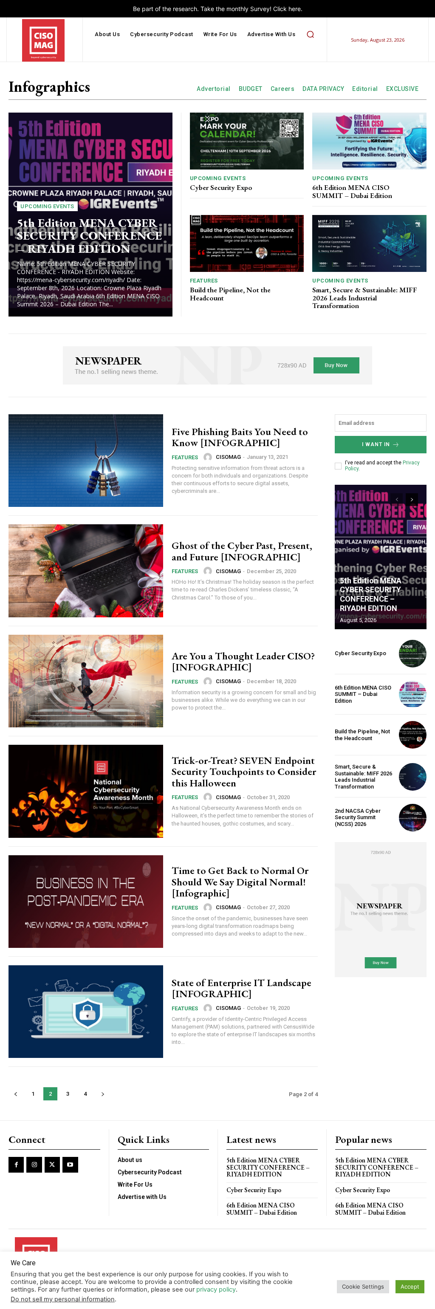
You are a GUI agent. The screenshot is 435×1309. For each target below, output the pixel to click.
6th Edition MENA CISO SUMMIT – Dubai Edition (352, 191)
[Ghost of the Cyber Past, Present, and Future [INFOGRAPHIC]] (85, 570)
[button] (310, 34)
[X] (52, 1164)
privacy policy (216, 1289)
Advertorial (214, 88)
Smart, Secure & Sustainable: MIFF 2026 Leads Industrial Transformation (364, 297)
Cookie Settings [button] (363, 1286)
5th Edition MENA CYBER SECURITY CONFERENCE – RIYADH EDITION (89, 236)
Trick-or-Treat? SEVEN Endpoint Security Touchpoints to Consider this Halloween (244, 771)
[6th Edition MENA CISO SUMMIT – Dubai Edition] (369, 141)
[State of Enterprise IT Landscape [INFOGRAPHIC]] (85, 1011)
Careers (283, 88)
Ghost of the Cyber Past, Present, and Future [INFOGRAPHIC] (242, 551)
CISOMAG (228, 457)
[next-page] (103, 1093)
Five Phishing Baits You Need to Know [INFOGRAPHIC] (240, 437)
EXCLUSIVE (402, 88)
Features (204, 280)
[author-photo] (209, 457)
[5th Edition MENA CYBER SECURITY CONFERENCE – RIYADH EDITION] (381, 557)
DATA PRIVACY (323, 88)
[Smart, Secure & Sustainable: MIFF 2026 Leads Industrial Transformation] (369, 243)
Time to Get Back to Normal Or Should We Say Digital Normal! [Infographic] (240, 881)
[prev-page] (15, 1093)
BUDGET (251, 88)
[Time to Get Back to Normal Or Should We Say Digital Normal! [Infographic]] (85, 901)
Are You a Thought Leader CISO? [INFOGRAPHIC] (243, 661)
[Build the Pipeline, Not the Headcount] (247, 243)
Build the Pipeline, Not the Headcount (230, 294)
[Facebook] (16, 1164)
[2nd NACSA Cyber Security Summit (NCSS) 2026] (413, 817)
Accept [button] (410, 1286)
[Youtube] (70, 1164)
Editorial (365, 88)
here (294, 8)
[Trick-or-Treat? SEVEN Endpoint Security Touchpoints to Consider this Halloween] (85, 791)
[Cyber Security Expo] (247, 141)
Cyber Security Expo (221, 187)
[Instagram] (34, 1164)
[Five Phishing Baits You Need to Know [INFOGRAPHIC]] (85, 460)
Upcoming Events (47, 206)
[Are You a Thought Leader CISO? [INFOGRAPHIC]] (85, 681)
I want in (376, 444)
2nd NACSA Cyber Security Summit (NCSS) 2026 (358, 817)
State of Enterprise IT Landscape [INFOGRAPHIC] (241, 988)
